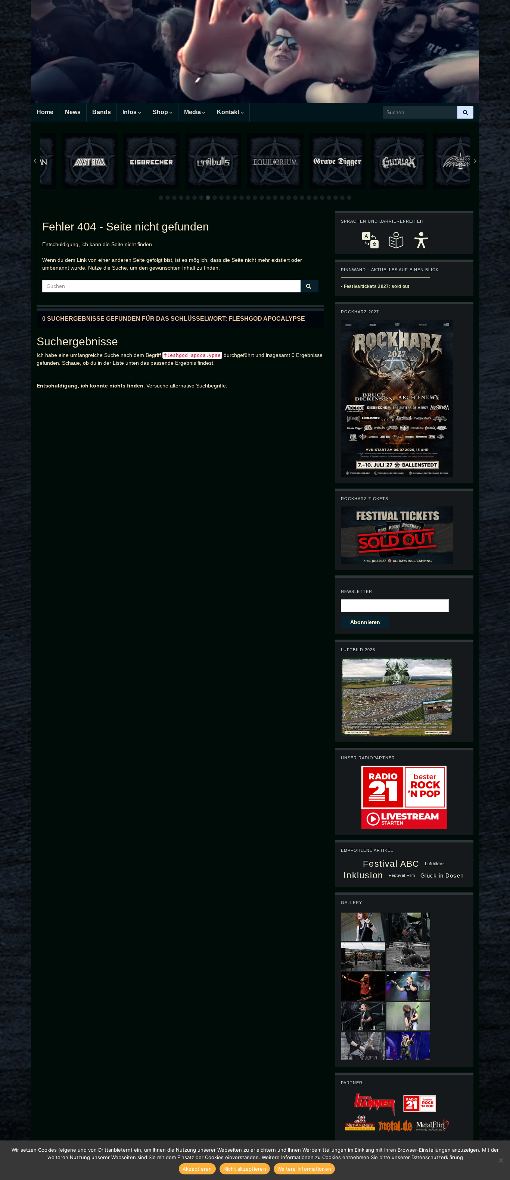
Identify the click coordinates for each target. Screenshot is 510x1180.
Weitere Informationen (304, 1169)
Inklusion (363, 875)
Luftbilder (434, 864)
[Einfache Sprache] (396, 240)
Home (45, 112)
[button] (161, 197)
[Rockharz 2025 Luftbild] (397, 697)
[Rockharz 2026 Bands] (397, 398)
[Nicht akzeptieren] (500, 1160)
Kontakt (229, 112)
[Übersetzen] (370, 240)
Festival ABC (391, 864)
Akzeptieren (197, 1169)
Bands (101, 112)
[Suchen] (465, 112)
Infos (130, 112)
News (73, 112)
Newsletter (356, 591)
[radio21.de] (404, 787)
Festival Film (402, 875)
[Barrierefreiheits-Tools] (421, 240)
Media (193, 112)
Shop (161, 112)
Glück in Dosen (442, 875)
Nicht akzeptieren (244, 1169)
